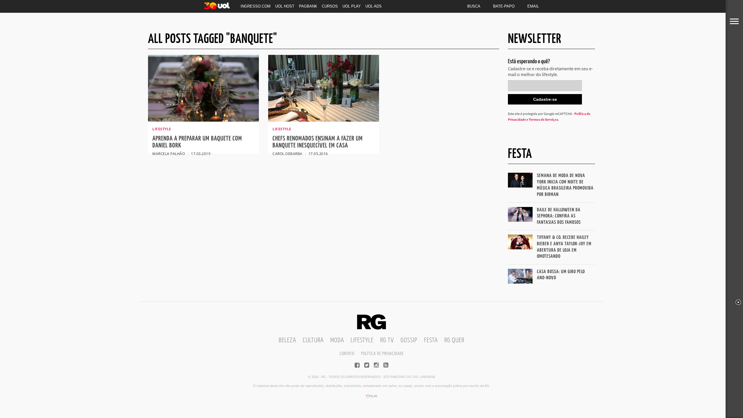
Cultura (313, 340)
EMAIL (533, 6)
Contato (347, 354)
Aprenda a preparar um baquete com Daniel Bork (197, 142)
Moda (337, 340)
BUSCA (473, 6)
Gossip (409, 340)
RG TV (387, 340)
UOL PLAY (351, 6)
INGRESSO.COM (255, 6)
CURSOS (330, 6)
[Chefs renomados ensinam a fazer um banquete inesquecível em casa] (323, 120)
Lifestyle (362, 340)
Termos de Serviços (543, 119)
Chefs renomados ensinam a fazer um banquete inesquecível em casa (318, 142)
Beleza (287, 340)
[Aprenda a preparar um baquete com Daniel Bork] (203, 120)
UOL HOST (284, 6)
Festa (431, 340)
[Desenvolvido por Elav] (371, 398)
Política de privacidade (382, 354)
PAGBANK (308, 6)
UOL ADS (373, 6)
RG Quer (454, 340)
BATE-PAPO (504, 6)
